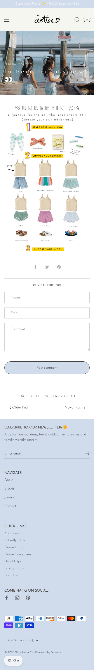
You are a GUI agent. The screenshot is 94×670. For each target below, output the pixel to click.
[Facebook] (6, 597)
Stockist (10, 488)
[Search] (77, 20)
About (8, 480)
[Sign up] (87, 453)
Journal (9, 497)
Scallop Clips (14, 568)
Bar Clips (11, 575)
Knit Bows (11, 533)
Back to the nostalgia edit (47, 396)
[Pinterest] (28, 597)
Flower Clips (13, 547)
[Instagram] (17, 597)
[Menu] (7, 20)
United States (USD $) (19, 640)
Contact (10, 506)
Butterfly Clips (14, 540)
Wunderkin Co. (24, 652)
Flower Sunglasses (17, 554)
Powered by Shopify (48, 652)
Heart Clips (12, 561)
